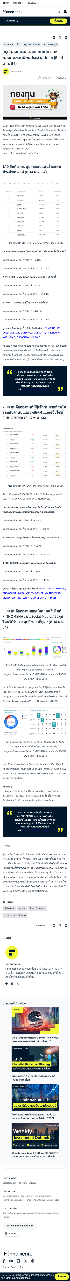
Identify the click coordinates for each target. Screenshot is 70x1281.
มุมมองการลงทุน (32, 45)
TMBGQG (60, 588)
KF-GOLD (36, 337)
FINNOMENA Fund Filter (30, 243)
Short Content (37, 908)
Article (21, 908)
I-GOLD (11, 337)
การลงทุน (8, 45)
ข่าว (18, 45)
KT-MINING (50, 328)
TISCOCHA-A (23, 337)
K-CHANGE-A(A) (36, 598)
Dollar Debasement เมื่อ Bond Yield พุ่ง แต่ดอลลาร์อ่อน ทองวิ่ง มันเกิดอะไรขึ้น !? (35, 1040)
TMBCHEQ (51, 333)
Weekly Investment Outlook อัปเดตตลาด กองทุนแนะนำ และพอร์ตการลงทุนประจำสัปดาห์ (35, 1155)
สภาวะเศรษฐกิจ (50, 45)
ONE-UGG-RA (47, 588)
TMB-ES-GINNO (39, 593)
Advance (9, 908)
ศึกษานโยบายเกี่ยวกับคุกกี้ (18, 1278)
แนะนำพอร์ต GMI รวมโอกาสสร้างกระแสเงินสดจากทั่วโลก (33, 1078)
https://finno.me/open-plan (37, 389)
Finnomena (12, 964)
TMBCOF (53, 593)
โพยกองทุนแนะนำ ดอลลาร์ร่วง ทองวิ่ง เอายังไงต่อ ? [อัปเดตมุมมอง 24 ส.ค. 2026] (34, 1117)
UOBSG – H (39, 333)
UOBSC (13, 333)
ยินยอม (62, 1276)
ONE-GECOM (9, 593)
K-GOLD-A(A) (25, 333)
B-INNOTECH (20, 598)
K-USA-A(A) (23, 593)
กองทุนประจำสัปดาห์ (15, 915)
